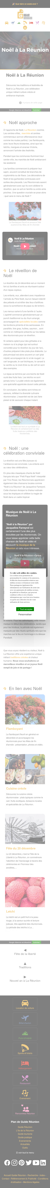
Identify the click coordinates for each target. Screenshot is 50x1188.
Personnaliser (25, 614)
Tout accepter (26, 609)
